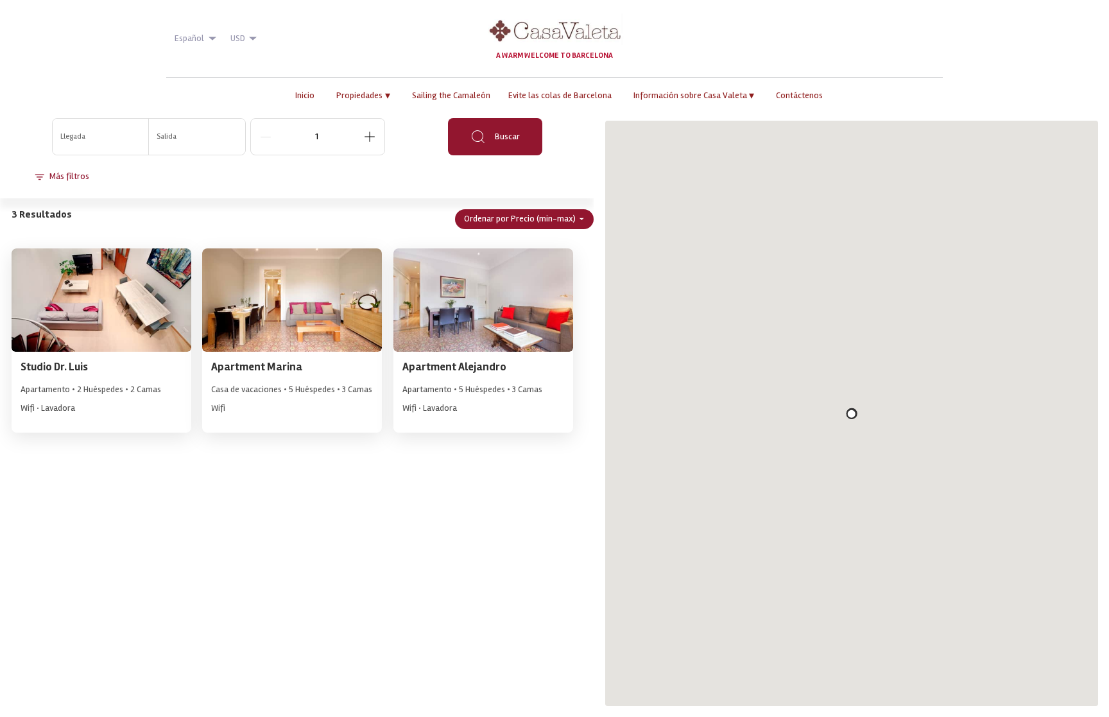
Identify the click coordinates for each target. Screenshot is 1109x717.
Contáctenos (799, 95)
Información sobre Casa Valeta (694, 95)
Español (189, 38)
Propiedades (363, 95)
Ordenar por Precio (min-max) (520, 218)
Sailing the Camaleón (451, 95)
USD (237, 38)
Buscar (507, 136)
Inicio (304, 95)
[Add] (369, 136)
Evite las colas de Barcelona (560, 95)
